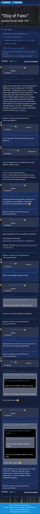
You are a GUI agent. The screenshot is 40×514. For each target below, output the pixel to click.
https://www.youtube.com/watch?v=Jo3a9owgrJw (18, 240)
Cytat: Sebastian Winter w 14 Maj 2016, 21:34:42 (20, 375)
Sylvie (32, 40)
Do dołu (5, 61)
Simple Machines (25, 509)
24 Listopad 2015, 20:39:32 (10, 195)
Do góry (5, 492)
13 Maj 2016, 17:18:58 (8, 229)
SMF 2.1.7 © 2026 (15, 509)
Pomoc (11, 505)
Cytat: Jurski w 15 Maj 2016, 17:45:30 (17, 425)
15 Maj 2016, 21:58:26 (8, 419)
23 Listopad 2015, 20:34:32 (10, 158)
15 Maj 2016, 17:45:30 (8, 369)
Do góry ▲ (28, 505)
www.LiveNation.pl (21, 110)
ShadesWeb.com (25, 511)
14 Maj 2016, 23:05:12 (8, 339)
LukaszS (12, 150)
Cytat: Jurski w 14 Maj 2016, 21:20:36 (17, 300)
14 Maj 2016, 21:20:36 (8, 271)
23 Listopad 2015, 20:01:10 (10, 77)
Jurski (11, 126)
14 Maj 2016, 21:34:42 (8, 295)
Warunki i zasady (19, 505)
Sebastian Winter (16, 67)
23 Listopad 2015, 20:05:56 (10, 134)
